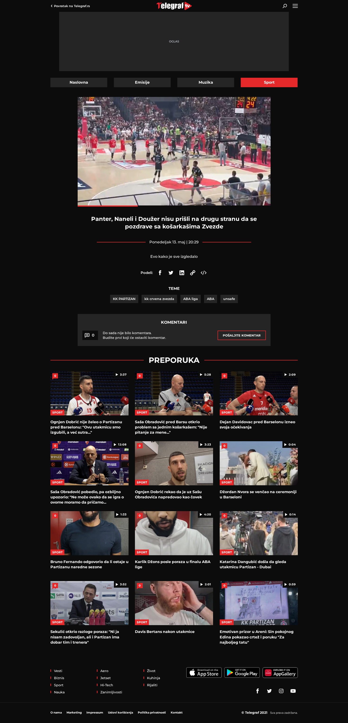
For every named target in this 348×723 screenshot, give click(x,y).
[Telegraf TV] (293, 691)
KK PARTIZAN (124, 299)
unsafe (229, 299)
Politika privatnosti (152, 712)
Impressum (94, 712)
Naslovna (79, 82)
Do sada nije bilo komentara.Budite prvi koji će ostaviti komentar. (134, 335)
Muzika (206, 82)
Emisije (142, 82)
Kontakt (177, 712)
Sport (269, 82)
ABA (210, 299)
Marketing (74, 712)
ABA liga (190, 299)
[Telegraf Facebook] (257, 691)
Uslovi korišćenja (120, 712)
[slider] (174, 206)
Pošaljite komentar (242, 335)
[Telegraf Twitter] (269, 691)
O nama (56, 712)
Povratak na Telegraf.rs (72, 6)
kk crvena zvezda (159, 299)
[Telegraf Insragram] (281, 691)
